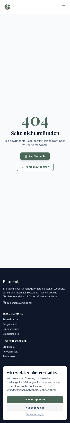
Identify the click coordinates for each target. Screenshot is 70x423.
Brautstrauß (9, 346)
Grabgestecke (11, 333)
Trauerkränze (10, 319)
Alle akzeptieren (35, 399)
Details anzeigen (35, 414)
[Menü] (63, 6)
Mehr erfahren (48, 389)
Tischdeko (9, 356)
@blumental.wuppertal (19, 302)
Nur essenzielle (35, 407)
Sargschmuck (10, 324)
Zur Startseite (37, 156)
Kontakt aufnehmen (37, 166)
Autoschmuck (10, 351)
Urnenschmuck (11, 329)
